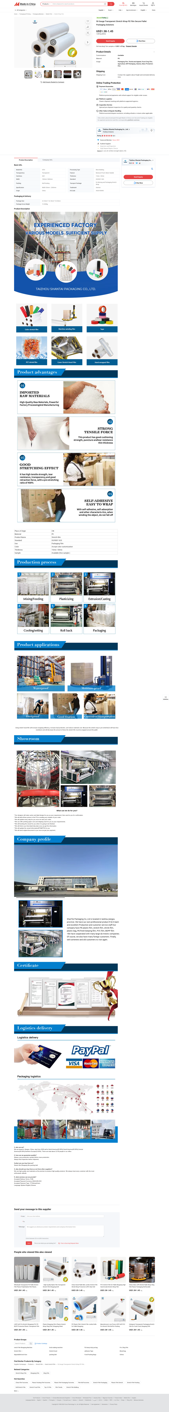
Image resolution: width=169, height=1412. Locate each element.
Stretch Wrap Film (59, 14)
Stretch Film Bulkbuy (72, 1387)
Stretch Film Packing (133, 1382)
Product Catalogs (41, 1343)
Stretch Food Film (35, 1387)
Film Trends (58, 1387)
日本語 (106, 1400)
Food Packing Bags (90, 1354)
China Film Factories (22, 1382)
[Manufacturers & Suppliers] (24, 4)
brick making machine (55, 1347)
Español (45, 1400)
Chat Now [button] (142, 41)
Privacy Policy (113, 1404)
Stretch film (17, 1351)
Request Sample (131, 46)
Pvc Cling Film (124, 1347)
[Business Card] (152, 169)
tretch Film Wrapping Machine (23, 1347)
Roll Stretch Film (20, 1387)
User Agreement (95, 1404)
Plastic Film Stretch (117, 1382)
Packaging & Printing (25, 14)
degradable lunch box (20, 1354)
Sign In (99, 151)
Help (120, 10)
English (39, 1400)
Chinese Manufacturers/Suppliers (61, 1398)
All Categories (21, 10)
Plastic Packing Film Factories (41, 1382)
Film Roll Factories (83, 1382)
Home (15, 14)
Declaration (105, 1404)
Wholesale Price (87, 1398)
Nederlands (88, 1400)
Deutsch (81, 1400)
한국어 (100, 1400)
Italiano (75, 1400)
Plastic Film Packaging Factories (64, 1382)
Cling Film (46, 1373)
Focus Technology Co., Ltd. (72, 1404)
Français (59, 1400)
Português (52, 1400)
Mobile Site (127, 1398)
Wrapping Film (35, 1373)
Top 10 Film (47, 1387)
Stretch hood (53, 1351)
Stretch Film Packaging (100, 1382)
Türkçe (122, 1400)
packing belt (53, 1354)
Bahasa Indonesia (138, 1400)
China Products (46, 1398)
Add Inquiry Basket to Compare (53, 82)
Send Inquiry (110, 41)
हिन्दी (111, 1400)
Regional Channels (108, 1398)
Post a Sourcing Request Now (68, 1243)
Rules (153, 10)
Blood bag (123, 1351)
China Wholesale (76, 1398)
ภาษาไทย (116, 1400)
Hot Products (36, 1398)
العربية (95, 1400)
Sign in (153, 5)
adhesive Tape (88, 1351)
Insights (134, 1398)
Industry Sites (97, 1398)
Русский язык (67, 1400)
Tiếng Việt (129, 1400)
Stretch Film (49, 14)
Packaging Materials (38, 14)
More (16, 1391)
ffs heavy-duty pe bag (91, 1347)
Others (122, 1354)
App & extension (131, 10)
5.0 (130, 163)
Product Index (118, 1398)
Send (28, 1243)
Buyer (110, 10)
